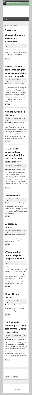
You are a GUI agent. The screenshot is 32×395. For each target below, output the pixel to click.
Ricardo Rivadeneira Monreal (19, 387)
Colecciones (9, 25)
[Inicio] (16, 5)
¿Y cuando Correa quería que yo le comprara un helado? (15, 255)
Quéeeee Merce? (13, 195)
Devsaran (18, 389)
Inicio (5, 25)
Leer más (7, 59)
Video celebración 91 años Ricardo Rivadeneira (15, 38)
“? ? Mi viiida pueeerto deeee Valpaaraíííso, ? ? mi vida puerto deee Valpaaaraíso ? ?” (15, 155)
